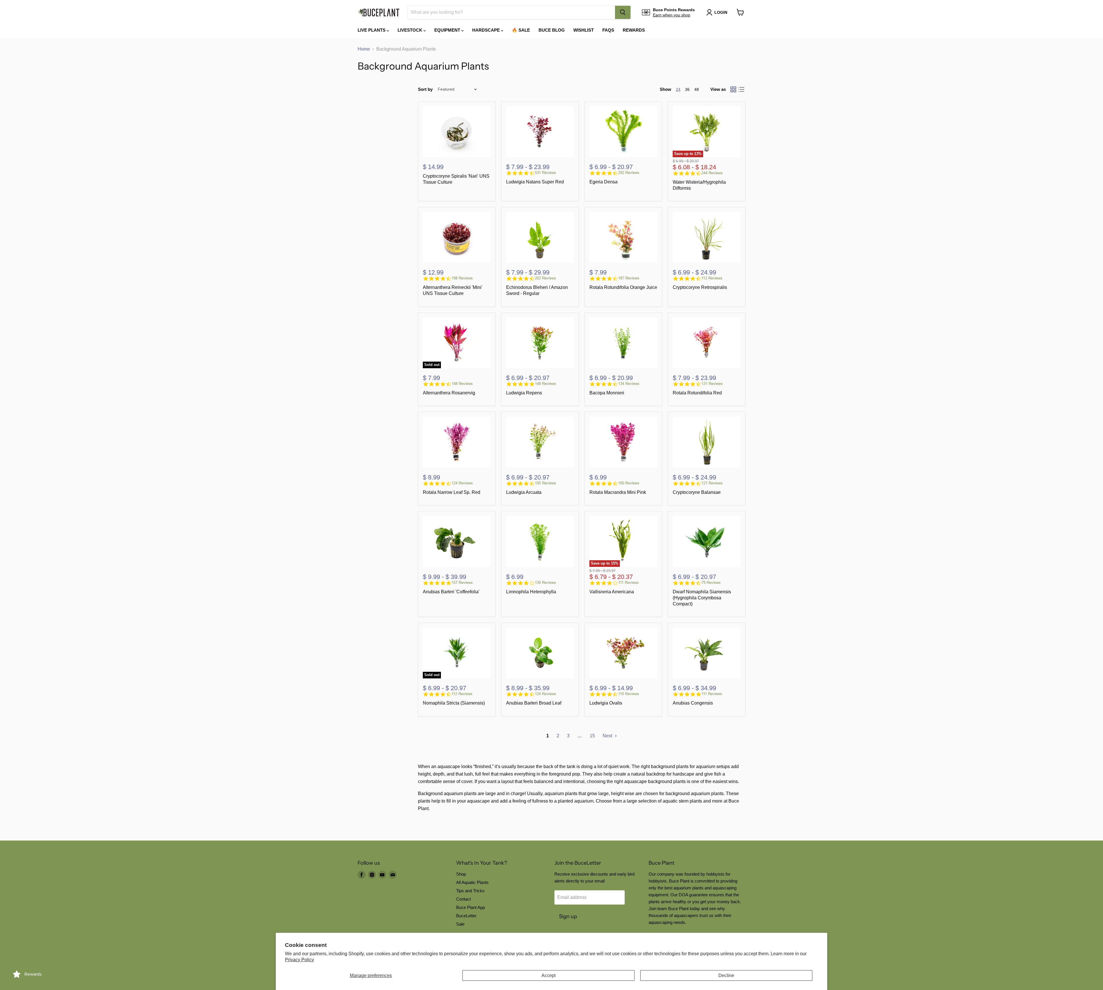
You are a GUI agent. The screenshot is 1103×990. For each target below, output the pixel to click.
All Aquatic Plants (472, 882)
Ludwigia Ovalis (605, 703)
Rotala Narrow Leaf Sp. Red (451, 492)
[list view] (741, 89)
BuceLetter (466, 915)
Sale (460, 924)
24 (678, 89)
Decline (726, 975)
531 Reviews (545, 172)
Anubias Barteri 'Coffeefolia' (451, 591)
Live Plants (372, 30)
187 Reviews (628, 278)
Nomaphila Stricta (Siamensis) (454, 703)
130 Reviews (545, 582)
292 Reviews (628, 172)
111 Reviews (628, 582)
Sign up (568, 916)
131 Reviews (712, 383)
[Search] (622, 12)
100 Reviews (628, 483)
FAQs (608, 30)
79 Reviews (711, 582)
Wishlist (583, 30)
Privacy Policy (299, 959)
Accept (548, 975)
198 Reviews (462, 278)
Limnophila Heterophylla (531, 591)
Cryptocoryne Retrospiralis (700, 287)
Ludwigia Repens (524, 392)
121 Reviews (712, 483)
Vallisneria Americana (611, 591)
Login (720, 12)
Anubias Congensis (693, 703)
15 (592, 735)
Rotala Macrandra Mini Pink (617, 492)
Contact (463, 899)
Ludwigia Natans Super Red (535, 181)
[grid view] (733, 89)
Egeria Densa (603, 181)
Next (608, 735)
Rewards (634, 30)
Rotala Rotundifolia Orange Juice (623, 287)
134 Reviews (628, 383)
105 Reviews (545, 483)
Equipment (447, 30)
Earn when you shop (671, 15)
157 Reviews (462, 582)
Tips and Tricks (470, 890)
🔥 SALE (521, 30)
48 (696, 89)
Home (364, 49)
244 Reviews (712, 173)
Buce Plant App (470, 907)
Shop (461, 874)
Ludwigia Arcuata (523, 492)
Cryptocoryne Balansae (697, 492)
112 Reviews (711, 278)
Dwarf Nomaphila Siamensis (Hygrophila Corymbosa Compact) (702, 597)
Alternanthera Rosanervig (449, 392)
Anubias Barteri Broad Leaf (533, 703)
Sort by (425, 89)
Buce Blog (552, 30)
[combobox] (511, 12)
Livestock (410, 30)
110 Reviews (628, 694)
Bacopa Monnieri (606, 392)
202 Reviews (545, 278)
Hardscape (486, 30)
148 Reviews (462, 383)
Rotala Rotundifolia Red (697, 392)
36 (687, 89)
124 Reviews (462, 483)
